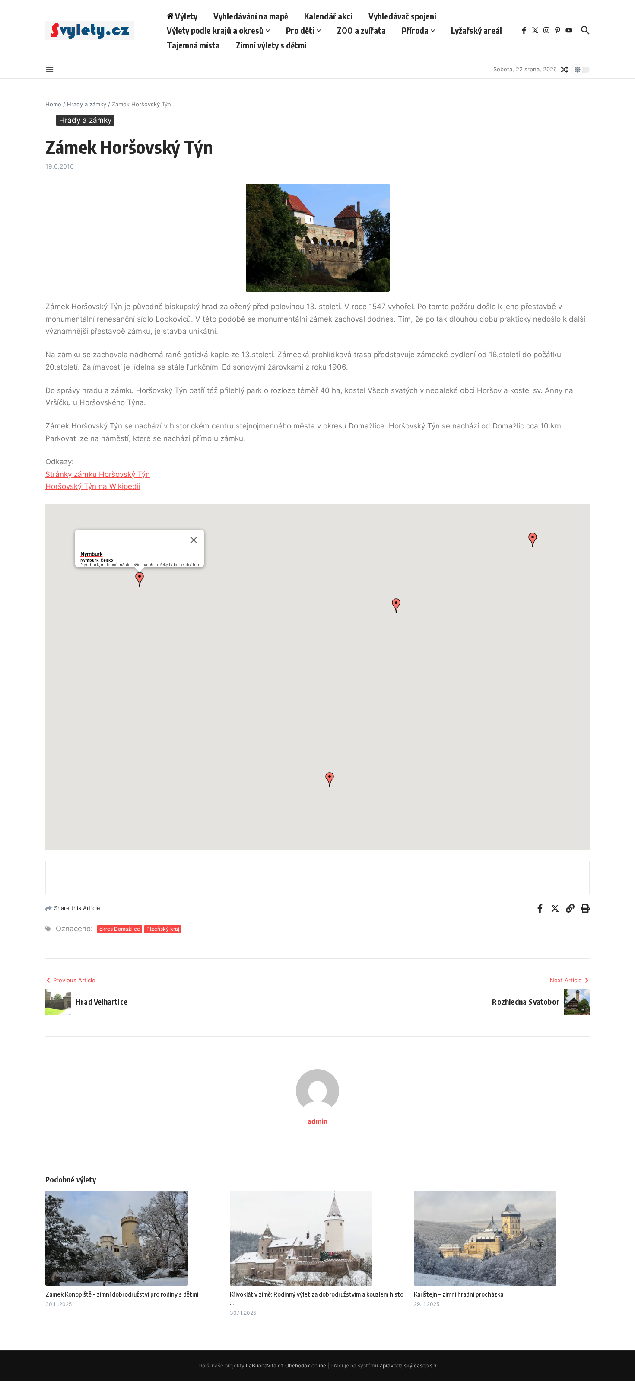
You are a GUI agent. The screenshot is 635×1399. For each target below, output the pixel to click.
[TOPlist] (317, 1390)
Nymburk (91, 554)
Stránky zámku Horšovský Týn (97, 474)
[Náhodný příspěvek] (564, 69)
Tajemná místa (193, 45)
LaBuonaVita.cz (265, 1365)
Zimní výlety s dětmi (271, 45)
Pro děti (300, 30)
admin (317, 1121)
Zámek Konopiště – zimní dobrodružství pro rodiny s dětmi (121, 1294)
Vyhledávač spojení (402, 16)
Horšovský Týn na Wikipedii (92, 486)
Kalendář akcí (328, 16)
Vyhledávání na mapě (250, 16)
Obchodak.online (305, 1365)
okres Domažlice (119, 929)
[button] (139, 579)
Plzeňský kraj (162, 929)
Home (53, 104)
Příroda (415, 30)
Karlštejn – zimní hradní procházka (458, 1294)
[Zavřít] (194, 540)
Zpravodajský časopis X (408, 1365)
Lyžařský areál (476, 30)
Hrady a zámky (86, 104)
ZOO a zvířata (361, 30)
